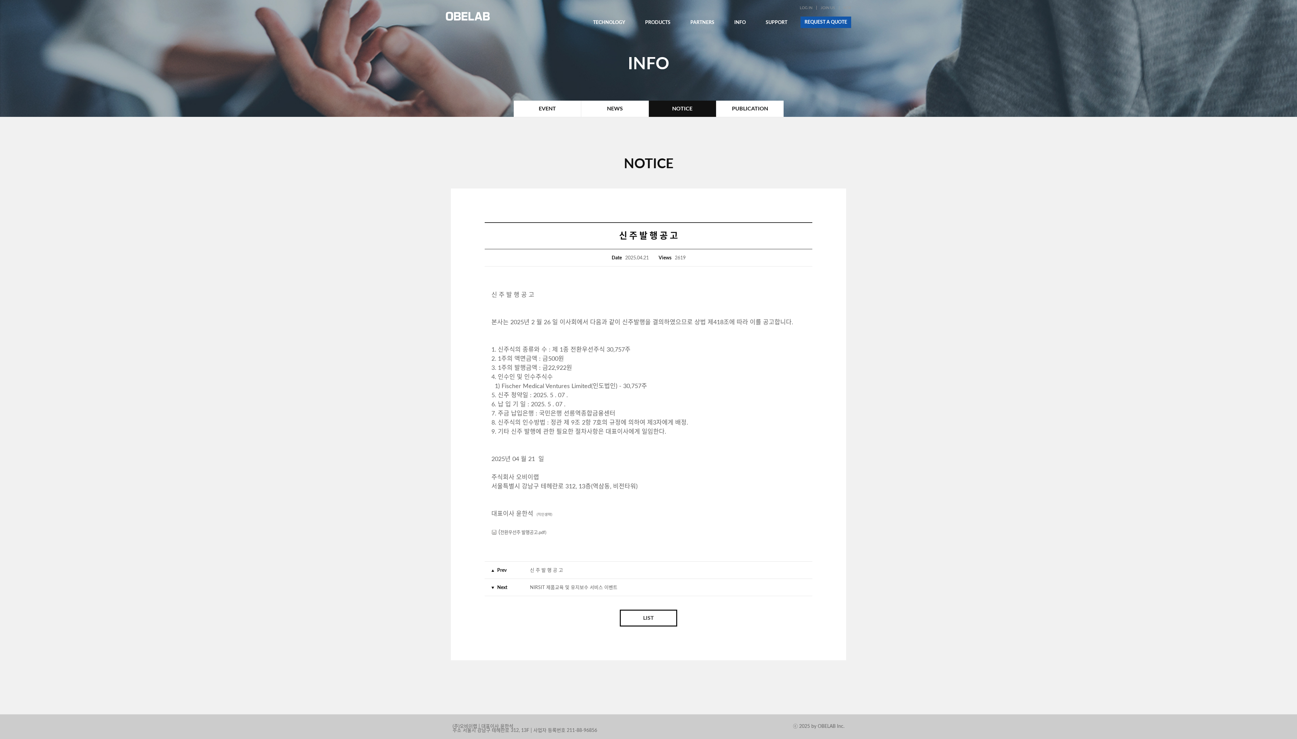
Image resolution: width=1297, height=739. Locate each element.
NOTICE (682, 108)
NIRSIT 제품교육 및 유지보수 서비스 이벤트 (573, 587)
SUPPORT (776, 22)
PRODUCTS (657, 22)
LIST (648, 618)
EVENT (547, 108)
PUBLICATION (750, 108)
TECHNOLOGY (609, 22)
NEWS (615, 108)
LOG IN (806, 8)
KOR (847, 8)
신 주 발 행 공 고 (546, 570)
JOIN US (828, 8)
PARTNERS (702, 22)
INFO (740, 22)
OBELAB (468, 16)
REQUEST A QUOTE (826, 22)
